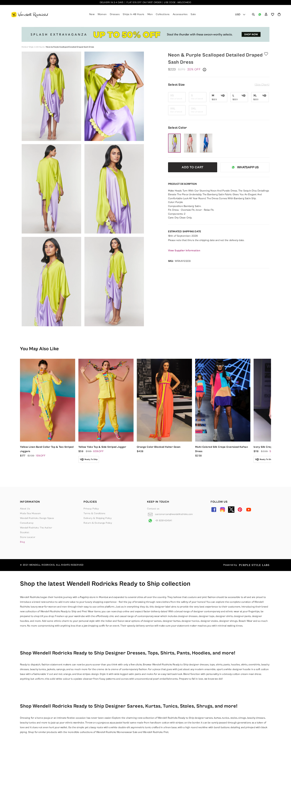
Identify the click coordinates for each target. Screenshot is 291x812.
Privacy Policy (91, 508)
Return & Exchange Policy (98, 523)
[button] (266, 14)
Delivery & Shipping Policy (98, 518)
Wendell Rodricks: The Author (36, 527)
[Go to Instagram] (222, 509)
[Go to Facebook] (214, 509)
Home (24, 47)
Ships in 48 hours (37, 47)
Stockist (24, 532)
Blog (22, 542)
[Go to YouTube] (248, 509)
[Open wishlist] (272, 14)
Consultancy (27, 523)
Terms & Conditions (94, 513)
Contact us (153, 508)
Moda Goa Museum (30, 513)
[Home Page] (30, 14)
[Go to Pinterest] (240, 509)
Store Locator (27, 537)
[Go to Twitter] (231, 509)
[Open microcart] (279, 14)
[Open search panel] (253, 14)
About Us (25, 508)
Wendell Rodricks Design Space (37, 518)
